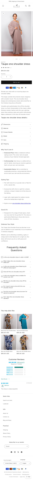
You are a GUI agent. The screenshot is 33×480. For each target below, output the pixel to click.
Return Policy (6, 433)
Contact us (6, 416)
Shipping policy (25, 474)
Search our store (7, 400)
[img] (4, 383)
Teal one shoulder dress (22, 330)
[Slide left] (13, 59)
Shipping (5, 429)
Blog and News (7, 420)
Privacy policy (8, 474)
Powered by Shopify (16, 472)
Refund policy (26, 472)
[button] (3, 6)
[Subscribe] (27, 446)
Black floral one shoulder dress (8, 330)
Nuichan (10, 472)
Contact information (13, 476)
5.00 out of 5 (20, 362)
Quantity (3, 73)
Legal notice (22, 476)
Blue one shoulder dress (6, 351)
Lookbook (5, 403)
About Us (5, 413)
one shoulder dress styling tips (21, 203)
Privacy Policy (7, 436)
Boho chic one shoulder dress (24, 351)
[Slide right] (20, 59)
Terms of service (17, 474)
